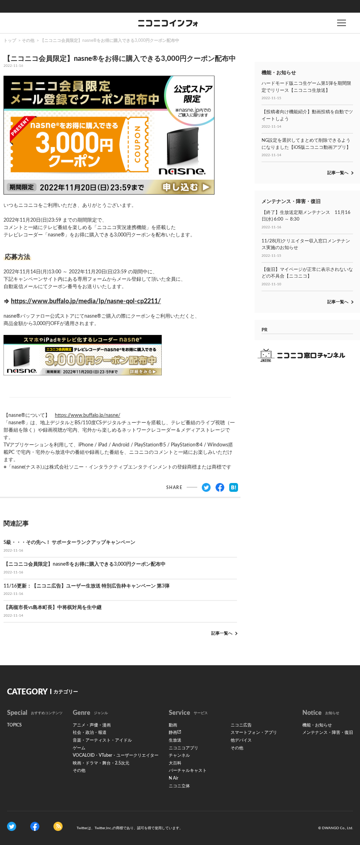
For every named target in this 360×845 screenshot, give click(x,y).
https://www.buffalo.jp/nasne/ (87, 415)
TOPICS (14, 725)
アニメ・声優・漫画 (92, 725)
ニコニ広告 (241, 725)
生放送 (175, 740)
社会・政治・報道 (90, 732)
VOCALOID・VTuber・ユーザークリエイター (116, 755)
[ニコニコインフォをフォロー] (11, 826)
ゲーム (79, 748)
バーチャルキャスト (188, 770)
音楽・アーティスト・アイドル (102, 740)
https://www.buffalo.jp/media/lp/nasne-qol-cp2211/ (86, 301)
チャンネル (179, 755)
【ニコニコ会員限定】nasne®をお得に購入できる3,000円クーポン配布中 (109, 40)
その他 (28, 40)
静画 (173, 732)
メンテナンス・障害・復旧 (327, 732)
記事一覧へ (221, 633)
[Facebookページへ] (34, 826)
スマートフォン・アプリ (254, 732)
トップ (10, 40)
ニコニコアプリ (183, 748)
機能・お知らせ (317, 725)
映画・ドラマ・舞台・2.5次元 (101, 763)
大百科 (175, 763)
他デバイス (241, 740)
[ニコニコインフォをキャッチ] (58, 826)
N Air (173, 778)
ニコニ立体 (179, 786)
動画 (173, 725)
